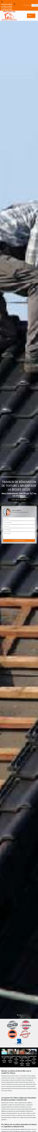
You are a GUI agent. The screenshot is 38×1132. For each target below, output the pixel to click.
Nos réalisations (19, 500)
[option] (19, 566)
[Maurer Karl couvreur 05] (9, 16)
